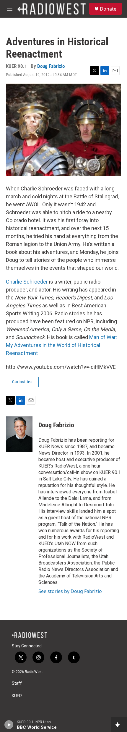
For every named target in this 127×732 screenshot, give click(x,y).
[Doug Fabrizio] (19, 434)
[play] (9, 725)
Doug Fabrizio (51, 66)
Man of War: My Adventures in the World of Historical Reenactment (61, 345)
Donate (108, 8)
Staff (17, 683)
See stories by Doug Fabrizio (70, 591)
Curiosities (22, 381)
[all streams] (119, 724)
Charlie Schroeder (27, 282)
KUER (17, 696)
